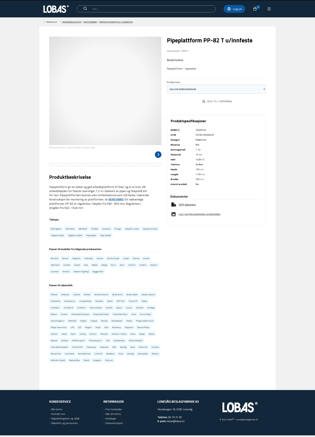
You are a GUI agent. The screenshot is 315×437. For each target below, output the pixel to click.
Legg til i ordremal (219, 101)
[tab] (58, 164)
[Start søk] (85, 9)
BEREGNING (116, 199)
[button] (256, 8)
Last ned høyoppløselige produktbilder (199, 214)
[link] (183, 204)
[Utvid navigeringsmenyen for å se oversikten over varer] (269, 9)
